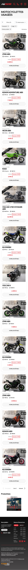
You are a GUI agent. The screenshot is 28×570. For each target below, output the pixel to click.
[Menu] (25, 4)
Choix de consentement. (11, 555)
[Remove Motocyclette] (10, 29)
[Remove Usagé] (16, 26)
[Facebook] (20, 541)
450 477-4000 (6, 533)
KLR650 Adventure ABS (12, 92)
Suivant (21, 488)
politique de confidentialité (6, 554)
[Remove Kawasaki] (8, 26)
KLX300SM (6, 247)
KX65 (4, 169)
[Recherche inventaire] (14, 4)
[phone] (18, 4)
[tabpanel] (19, 533)
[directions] (21, 4)
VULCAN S (6, 285)
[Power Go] (14, 564)
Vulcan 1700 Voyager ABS (12, 208)
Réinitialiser (24, 29)
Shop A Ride (11, 561)
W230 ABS (6, 131)
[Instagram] (22, 541)
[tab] (16, 525)
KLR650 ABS (7, 431)
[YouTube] (24, 541)
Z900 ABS (6, 54)
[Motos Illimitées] (6, 4)
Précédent (8, 488)
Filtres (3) (8, 22)
